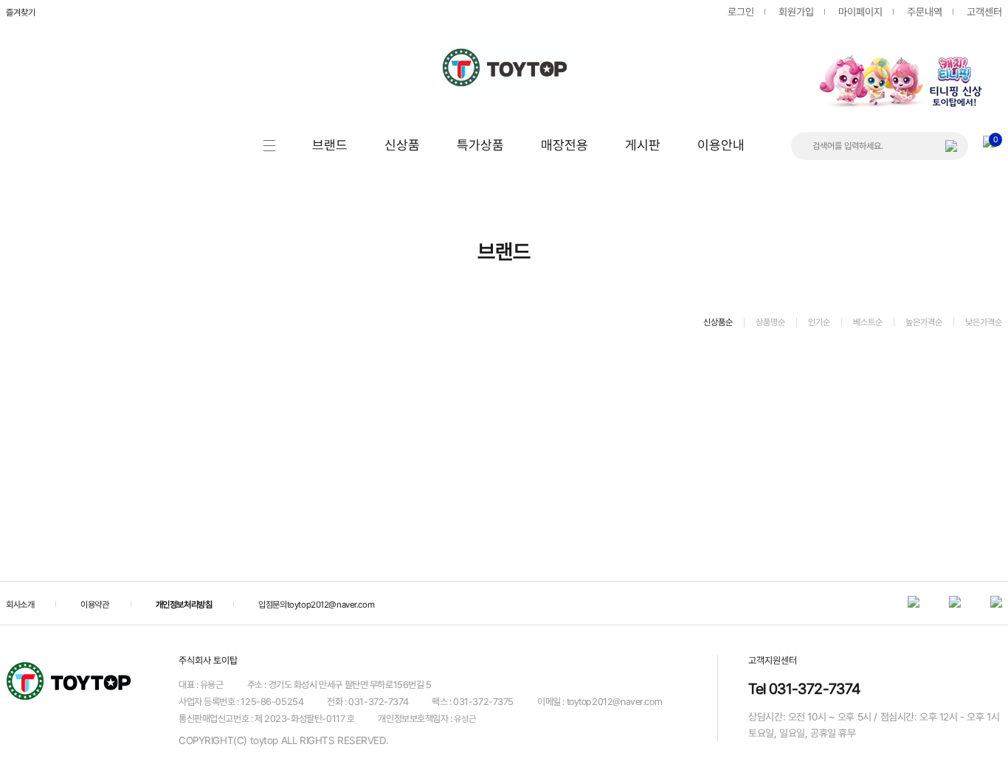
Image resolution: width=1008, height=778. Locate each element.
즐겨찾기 (20, 12)
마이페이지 (860, 12)
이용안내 (721, 145)
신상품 (402, 145)
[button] (978, 48)
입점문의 (272, 605)
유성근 (464, 719)
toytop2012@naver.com (331, 605)
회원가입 (796, 12)
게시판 (642, 145)
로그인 (741, 12)
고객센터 (984, 12)
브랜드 (330, 145)
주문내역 (924, 12)
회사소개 (20, 605)
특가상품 (480, 145)
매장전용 (564, 145)
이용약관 (94, 605)
